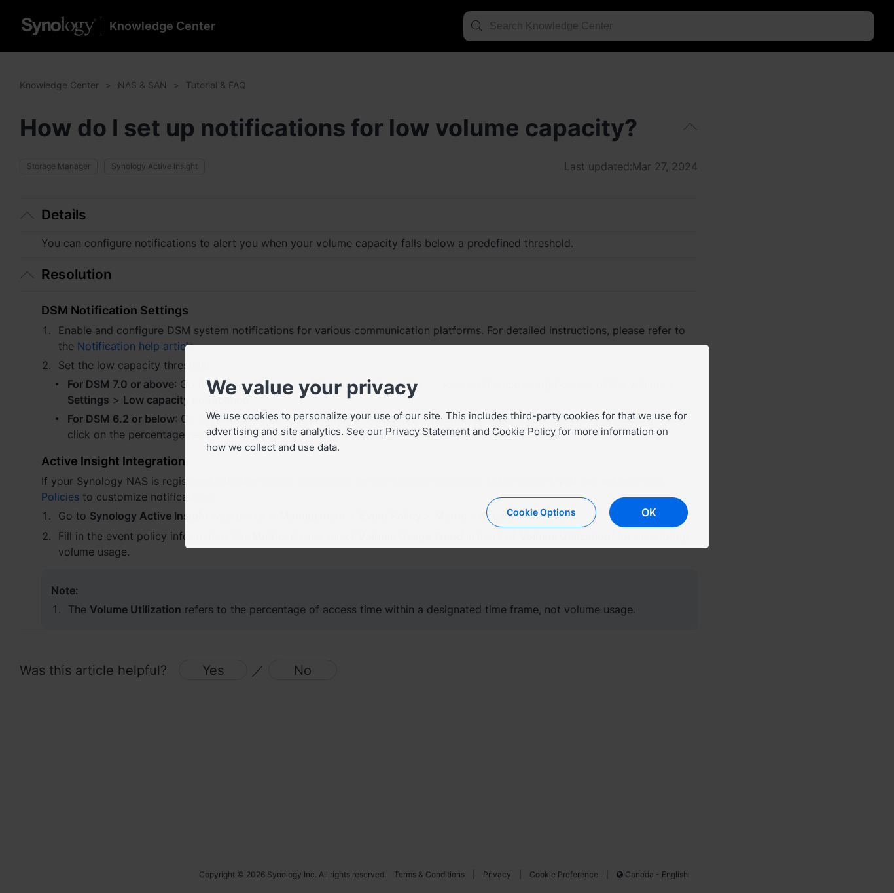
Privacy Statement (427, 431)
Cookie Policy (524, 431)
